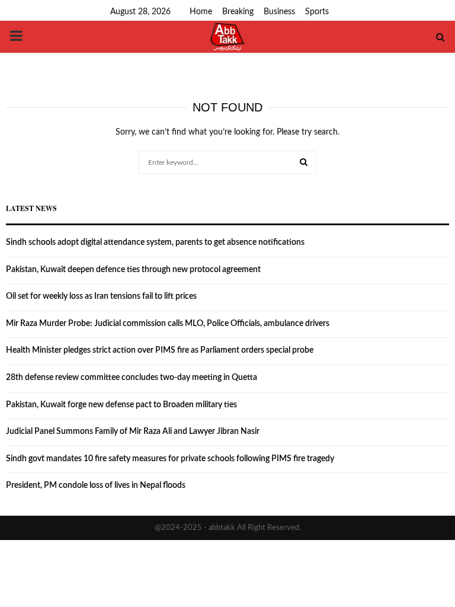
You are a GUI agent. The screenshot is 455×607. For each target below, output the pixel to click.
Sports (317, 12)
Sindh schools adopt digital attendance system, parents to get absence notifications (155, 242)
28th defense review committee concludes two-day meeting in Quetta (131, 377)
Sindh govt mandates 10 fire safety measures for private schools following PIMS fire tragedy (170, 459)
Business (279, 12)
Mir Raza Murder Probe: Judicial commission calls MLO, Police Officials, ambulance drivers (167, 324)
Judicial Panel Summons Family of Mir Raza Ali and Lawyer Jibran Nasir (132, 431)
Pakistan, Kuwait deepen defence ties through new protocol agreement (133, 270)
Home (201, 12)
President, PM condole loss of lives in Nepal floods (95, 485)
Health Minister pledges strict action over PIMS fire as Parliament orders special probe (159, 350)
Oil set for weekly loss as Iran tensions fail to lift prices (101, 296)
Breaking (238, 12)
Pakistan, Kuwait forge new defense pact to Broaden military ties (121, 405)
